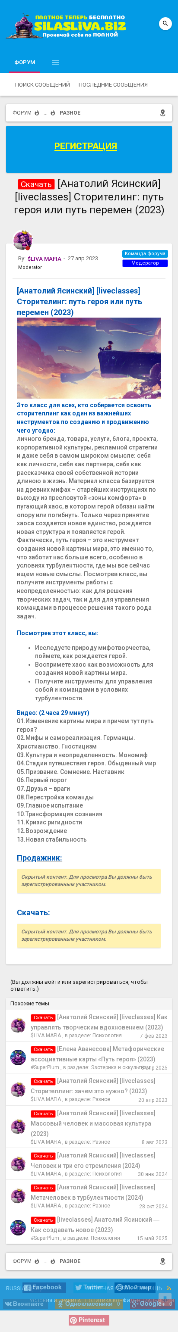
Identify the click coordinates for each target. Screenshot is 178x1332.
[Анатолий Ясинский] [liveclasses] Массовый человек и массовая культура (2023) (93, 1123)
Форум (24, 62)
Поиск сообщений (42, 84)
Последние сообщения (113, 84)
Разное (101, 1099)
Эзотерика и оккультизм (120, 1067)
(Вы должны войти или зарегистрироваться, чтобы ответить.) (79, 985)
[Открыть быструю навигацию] (164, 112)
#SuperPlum (45, 1067)
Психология (107, 1036)
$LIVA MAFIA (46, 1036)
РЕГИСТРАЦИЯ (85, 146)
